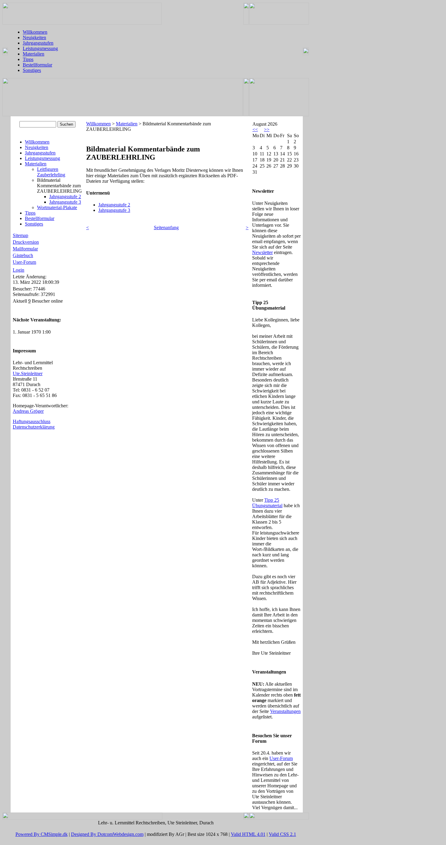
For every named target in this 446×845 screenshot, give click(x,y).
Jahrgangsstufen (38, 43)
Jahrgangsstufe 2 (65, 196)
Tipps (28, 59)
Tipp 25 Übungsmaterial (267, 502)
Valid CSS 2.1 (282, 834)
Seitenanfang (166, 227)
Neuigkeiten (34, 37)
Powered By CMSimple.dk (41, 834)
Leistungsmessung (40, 48)
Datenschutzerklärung (34, 426)
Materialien (33, 53)
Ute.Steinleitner (27, 373)
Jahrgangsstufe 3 (65, 202)
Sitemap (20, 235)
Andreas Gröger (28, 411)
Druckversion (26, 242)
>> (266, 129)
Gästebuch (23, 255)
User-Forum (24, 262)
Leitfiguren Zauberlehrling (51, 172)
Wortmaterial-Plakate (57, 207)
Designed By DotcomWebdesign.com (107, 834)
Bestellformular (37, 64)
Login (18, 270)
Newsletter (262, 252)
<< (255, 129)
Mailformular (25, 248)
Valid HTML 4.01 (248, 834)
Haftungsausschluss (31, 421)
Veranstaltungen (285, 711)
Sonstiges (32, 70)
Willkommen (35, 32)
